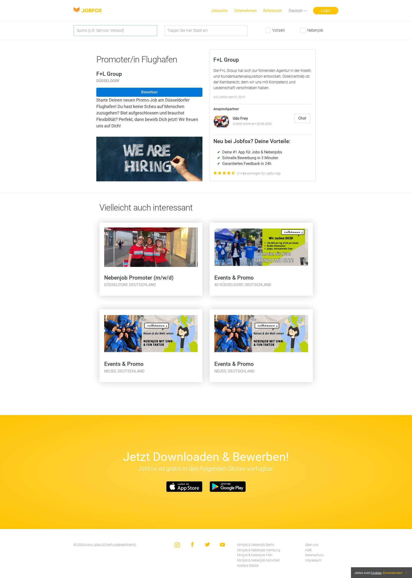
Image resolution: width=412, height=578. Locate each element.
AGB (308, 550)
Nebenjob (315, 30)
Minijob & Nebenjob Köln (255, 555)
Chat (302, 118)
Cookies (376, 573)
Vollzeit (278, 30)
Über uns (311, 545)
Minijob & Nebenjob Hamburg (258, 550)
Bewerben (149, 92)
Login (325, 10)
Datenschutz (314, 555)
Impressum (313, 560)
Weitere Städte (248, 566)
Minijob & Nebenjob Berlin (255, 545)
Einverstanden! (392, 573)
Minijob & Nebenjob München (258, 560)
